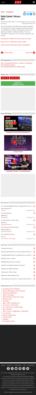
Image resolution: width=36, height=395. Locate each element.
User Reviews (7, 313)
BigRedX (3, 215)
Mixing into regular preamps (9, 268)
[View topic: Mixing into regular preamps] (34, 269)
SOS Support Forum (9, 321)
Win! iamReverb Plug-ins (8, 65)
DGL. (2, 236)
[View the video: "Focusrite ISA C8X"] (18, 123)
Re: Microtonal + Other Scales (10, 220)
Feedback (5, 319)
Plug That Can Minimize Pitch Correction (13, 265)
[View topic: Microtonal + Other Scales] (34, 272)
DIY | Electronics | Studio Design (8, 238)
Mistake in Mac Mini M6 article (10, 275)
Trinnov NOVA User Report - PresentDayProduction (18, 171)
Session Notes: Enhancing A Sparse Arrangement (15, 45)
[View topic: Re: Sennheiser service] (34, 234)
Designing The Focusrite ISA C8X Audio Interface (18, 132)
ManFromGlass (5, 229)
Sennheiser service (7, 248)
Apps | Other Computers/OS (11, 303)
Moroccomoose (5, 208)
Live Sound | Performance (11, 305)
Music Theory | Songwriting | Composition (15, 311)
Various (4, 23)
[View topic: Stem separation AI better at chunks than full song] (34, 279)
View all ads (5, 78)
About (3, 365)
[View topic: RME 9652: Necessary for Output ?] (34, 262)
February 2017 (31, 23)
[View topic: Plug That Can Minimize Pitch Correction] (34, 265)
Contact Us (9, 365)
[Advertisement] (18, 99)
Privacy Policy (30, 365)
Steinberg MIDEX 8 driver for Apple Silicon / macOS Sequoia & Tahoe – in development (17, 255)
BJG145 (3, 222)
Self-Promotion (4, 217)
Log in (3, 2)
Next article (29, 52)
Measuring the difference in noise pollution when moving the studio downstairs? (17, 252)
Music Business (7, 309)
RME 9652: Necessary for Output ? (11, 262)
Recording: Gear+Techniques (11, 289)
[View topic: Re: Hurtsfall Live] (34, 213)
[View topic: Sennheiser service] (34, 248)
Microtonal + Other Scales (9, 272)
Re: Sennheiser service (8, 234)
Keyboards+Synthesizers (6, 224)
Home (2, 12)
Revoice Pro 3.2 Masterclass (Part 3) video (13, 42)
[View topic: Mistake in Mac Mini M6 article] (34, 275)
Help (24, 365)
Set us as (30, 12)
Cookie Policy (17, 365)
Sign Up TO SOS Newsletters (18, 83)
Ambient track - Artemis (8, 258)
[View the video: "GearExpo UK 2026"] (18, 143)
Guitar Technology (8, 295)
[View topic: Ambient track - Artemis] (34, 258)
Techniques (9, 12)
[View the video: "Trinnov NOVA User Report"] (18, 162)
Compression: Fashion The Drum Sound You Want (16, 38)
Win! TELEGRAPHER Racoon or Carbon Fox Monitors (16, 63)
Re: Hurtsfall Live (6, 213)
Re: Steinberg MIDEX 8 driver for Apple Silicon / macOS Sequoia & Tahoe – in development (17, 206)
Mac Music (3, 210)
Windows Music (7, 299)
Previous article (8, 52)
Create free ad (15, 78)
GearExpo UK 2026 (18, 152)
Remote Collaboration (9, 315)
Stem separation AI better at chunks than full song (16, 279)
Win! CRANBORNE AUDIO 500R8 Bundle (13, 67)
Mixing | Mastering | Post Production (14, 291)
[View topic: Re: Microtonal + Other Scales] (34, 220)
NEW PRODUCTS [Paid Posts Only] (13, 297)
